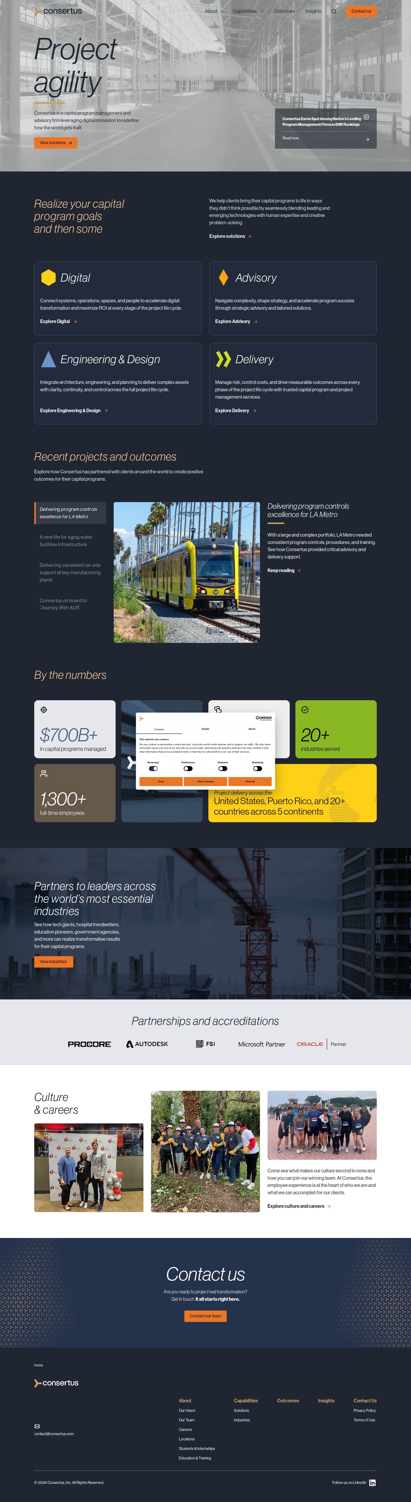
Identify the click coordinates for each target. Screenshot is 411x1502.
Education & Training (195, 1458)
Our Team (187, 1420)
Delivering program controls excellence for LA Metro (68, 513)
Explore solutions (227, 236)
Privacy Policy (365, 1410)
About (185, 1401)
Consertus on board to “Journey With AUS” (63, 604)
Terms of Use (364, 1420)
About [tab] (252, 728)
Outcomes (288, 1401)
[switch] (188, 768)
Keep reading (281, 570)
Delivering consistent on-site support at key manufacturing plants (70, 573)
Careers (185, 1429)
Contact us (361, 11)
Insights (326, 1401)
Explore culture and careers (296, 1206)
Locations (187, 1439)
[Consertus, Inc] (58, 11)
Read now (291, 138)
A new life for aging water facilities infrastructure (66, 540)
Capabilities (246, 1401)
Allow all (250, 781)
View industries (54, 961)
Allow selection (205, 781)
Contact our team (205, 1316)
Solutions (241, 1410)
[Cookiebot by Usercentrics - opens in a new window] (258, 718)
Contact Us (365, 1401)
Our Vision (187, 1410)
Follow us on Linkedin (349, 1482)
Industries (242, 1420)
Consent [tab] (159, 729)
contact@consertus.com (54, 1434)
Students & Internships (197, 1448)
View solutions (53, 142)
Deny (161, 781)
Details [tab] (205, 728)
